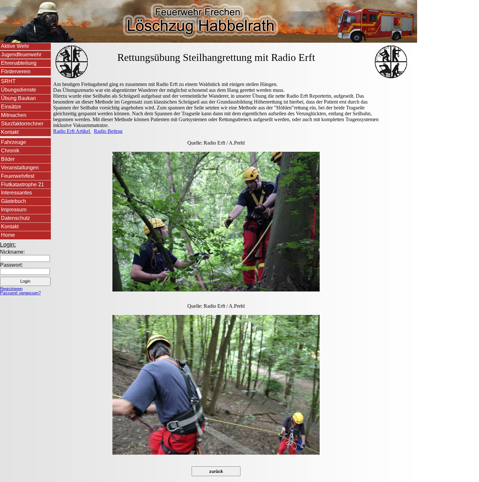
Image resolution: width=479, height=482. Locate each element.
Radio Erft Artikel (72, 131)
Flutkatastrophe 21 (22, 184)
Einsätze (11, 106)
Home (8, 235)
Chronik (10, 150)
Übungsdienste (18, 89)
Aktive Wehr (15, 46)
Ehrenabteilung (18, 63)
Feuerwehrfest (17, 176)
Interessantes (16, 192)
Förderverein (16, 71)
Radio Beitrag (108, 131)
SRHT (8, 81)
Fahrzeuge (13, 142)
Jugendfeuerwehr (21, 54)
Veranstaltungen (20, 167)
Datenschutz (15, 218)
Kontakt (10, 132)
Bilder (8, 159)
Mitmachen (13, 115)
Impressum (13, 209)
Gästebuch (13, 201)
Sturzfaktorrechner (22, 123)
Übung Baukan (18, 98)
